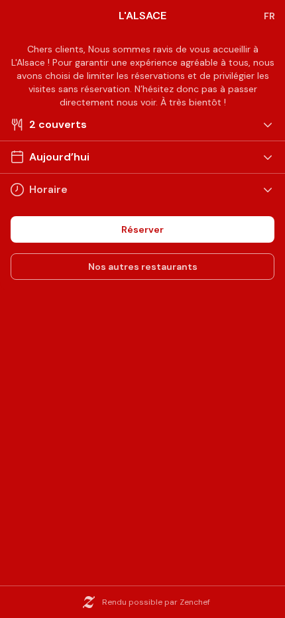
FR (269, 16)
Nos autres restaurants (143, 267)
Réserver (142, 229)
